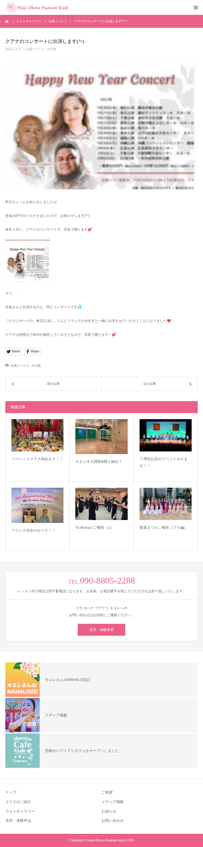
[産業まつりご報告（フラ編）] (166, 504)
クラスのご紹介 (18, 802)
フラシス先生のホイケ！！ (33, 530)
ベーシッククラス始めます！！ (37, 459)
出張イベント (35, 49)
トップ (10, 792)
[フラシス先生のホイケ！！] (37, 505)
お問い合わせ (113, 820)
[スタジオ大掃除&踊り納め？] (101, 436)
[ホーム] (7, 21)
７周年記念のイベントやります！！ (164, 462)
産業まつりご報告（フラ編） (164, 527)
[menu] (195, 7)
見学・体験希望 (102, 630)
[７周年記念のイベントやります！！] (166, 435)
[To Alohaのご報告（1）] (101, 504)
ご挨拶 (107, 792)
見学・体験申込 (18, 820)
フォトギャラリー (20, 811)
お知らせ (109, 811)
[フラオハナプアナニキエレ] (37, 7)
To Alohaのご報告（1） (94, 527)
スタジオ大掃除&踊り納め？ (98, 461)
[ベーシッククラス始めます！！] (37, 435)
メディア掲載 (113, 802)
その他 (51, 49)
